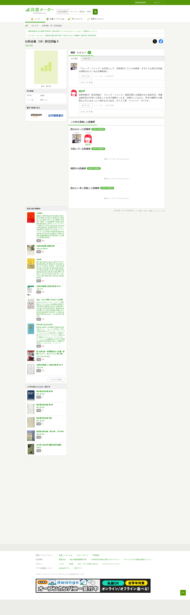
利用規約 (96, 555)
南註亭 (82, 91)
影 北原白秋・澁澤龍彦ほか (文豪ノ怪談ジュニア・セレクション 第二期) (50, 352)
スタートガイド (82, 555)
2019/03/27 (109, 76)
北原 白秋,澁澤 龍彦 (43, 356)
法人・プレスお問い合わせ (88, 564)
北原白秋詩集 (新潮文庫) (45, 246)
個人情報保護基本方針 (78, 559)
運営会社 (62, 559)
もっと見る (57, 379)
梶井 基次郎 (40, 394)
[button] (95, 11)
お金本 (38, 259)
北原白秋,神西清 (42, 248)
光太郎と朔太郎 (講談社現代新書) (48, 445)
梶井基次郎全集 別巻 (44, 418)
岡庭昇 (38, 447)
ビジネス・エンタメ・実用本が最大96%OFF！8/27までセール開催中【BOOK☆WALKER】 (62, 36)
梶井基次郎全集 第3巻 (44, 391)
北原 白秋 (34, 26)
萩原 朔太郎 (40, 434)
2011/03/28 (109, 105)
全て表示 (74, 59)
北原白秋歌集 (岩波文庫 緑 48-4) (48, 286)
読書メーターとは (65, 555)
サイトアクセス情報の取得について (137, 559)
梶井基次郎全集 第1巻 (44, 405)
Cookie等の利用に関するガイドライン (105, 559)
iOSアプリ (78, 568)
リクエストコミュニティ (111, 564)
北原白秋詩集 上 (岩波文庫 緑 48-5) (49, 365)
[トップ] (26, 26)
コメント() (98, 76)
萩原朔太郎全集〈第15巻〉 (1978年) (50, 431)
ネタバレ (87, 59)
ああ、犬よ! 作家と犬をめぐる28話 (49, 300)
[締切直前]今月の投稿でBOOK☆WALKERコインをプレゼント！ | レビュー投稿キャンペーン (62, 31)
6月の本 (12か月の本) (44, 325)
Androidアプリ (64, 568)
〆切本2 (39, 213)
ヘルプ (61, 564)
